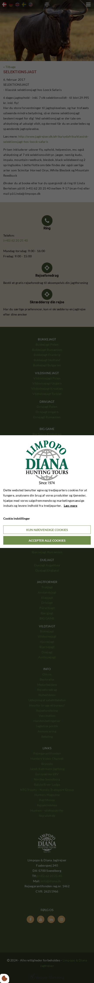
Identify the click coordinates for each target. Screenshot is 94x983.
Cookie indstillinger (16, 518)
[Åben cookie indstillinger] (4, 978)
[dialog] (47, 491)
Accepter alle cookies (47, 540)
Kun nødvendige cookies (47, 529)
